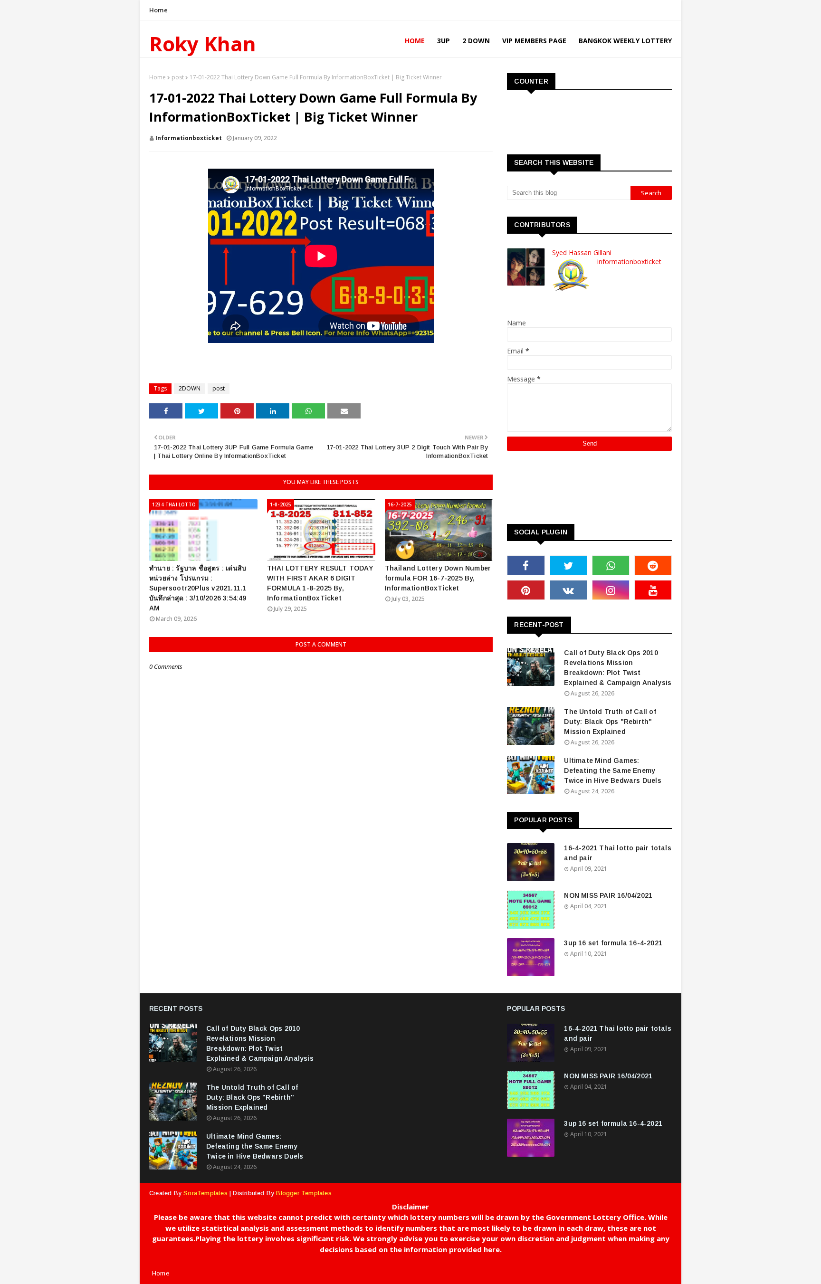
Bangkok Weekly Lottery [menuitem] (625, 40)
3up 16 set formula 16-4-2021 (613, 943)
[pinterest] (525, 590)
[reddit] (653, 565)
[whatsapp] (611, 565)
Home (158, 10)
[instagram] (611, 590)
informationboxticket (188, 138)
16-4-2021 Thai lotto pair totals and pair (617, 853)
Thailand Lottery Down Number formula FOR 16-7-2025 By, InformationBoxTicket (438, 578)
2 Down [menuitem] (476, 40)
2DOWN (189, 388)
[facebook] (525, 565)
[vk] (568, 590)
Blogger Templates (303, 1193)
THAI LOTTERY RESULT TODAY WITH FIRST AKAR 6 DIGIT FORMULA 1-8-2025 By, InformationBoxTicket (320, 583)
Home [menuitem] (415, 40)
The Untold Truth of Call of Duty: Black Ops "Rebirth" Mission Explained (610, 721)
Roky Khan (202, 43)
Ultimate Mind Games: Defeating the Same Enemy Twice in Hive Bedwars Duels (612, 770)
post (178, 77)
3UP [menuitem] (443, 40)
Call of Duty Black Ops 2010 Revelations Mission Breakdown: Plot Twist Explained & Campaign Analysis (617, 667)
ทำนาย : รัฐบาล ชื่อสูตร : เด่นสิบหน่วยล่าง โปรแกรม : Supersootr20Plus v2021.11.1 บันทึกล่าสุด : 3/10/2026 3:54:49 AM (198, 588)
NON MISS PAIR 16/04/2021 (608, 895)
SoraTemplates (205, 1193)
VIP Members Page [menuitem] (534, 40)
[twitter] (568, 565)
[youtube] (653, 590)
